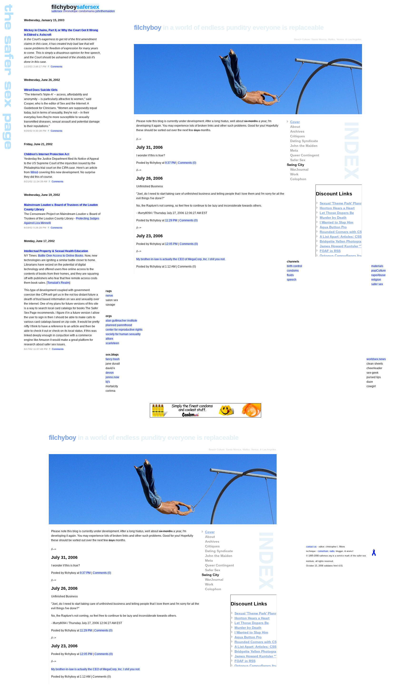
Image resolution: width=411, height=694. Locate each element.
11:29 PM (171, 220)
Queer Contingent (304, 155)
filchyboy (64, 7)
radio (332, 551)
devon (110, 372)
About (295, 127)
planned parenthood (119, 325)
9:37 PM (170, 162)
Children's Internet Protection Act (46, 154)
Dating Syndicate (304, 141)
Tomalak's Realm (58, 282)
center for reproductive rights (124, 329)
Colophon (298, 179)
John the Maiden (304, 146)
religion (376, 279)
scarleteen (112, 343)
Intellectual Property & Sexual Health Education (56, 251)
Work (294, 174)
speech (291, 279)
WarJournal (299, 169)
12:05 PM (171, 244)
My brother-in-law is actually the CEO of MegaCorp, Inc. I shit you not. (180, 259)
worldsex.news (376, 359)
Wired (34, 172)
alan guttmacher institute (121, 320)
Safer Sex (297, 160)
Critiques (297, 136)
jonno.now (112, 377)
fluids (290, 275)
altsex (109, 338)
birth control (294, 266)
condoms (293, 270)
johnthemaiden (105, 11)
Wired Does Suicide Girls (41, 90)
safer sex (377, 284)
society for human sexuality (123, 334)
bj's (108, 381)
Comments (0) (187, 162)
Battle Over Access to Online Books (60, 255)
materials (377, 266)
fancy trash (113, 359)
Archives (297, 131)
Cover (295, 122)
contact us (311, 546)
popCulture (378, 270)
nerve (109, 295)
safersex (88, 7)
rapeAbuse (378, 275)
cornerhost (323, 551)
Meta (294, 150)
